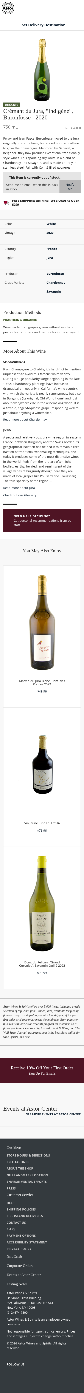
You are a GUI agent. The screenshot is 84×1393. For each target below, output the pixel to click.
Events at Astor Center (24, 1275)
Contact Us (16, 1222)
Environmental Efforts (27, 1182)
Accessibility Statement (27, 1242)
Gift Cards (14, 1256)
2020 (50, 233)
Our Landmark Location (27, 1175)
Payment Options (21, 1235)
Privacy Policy (19, 1249)
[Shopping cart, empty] (73, 7)
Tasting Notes (17, 1284)
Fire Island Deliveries (25, 1216)
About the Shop (20, 1168)
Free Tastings (18, 1162)
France (52, 249)
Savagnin (54, 291)
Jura (50, 258)
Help (10, 1203)
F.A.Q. (11, 1229)
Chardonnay (56, 282)
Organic (11, 104)
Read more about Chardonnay (25, 419)
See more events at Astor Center (53, 1114)
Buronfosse (55, 274)
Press (11, 1188)
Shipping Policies (21, 1209)
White (51, 224)
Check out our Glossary (19, 495)
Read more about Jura (19, 488)
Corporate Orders (20, 1266)
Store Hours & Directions (28, 1155)
